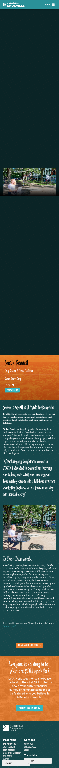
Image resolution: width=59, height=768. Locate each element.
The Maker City (9, 743)
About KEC (28, 743)
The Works (7, 755)
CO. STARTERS (9, 746)
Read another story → (29, 645)
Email (26, 749)
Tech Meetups (9, 749)
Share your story (29, 708)
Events (6, 758)
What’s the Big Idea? (12, 752)
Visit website (12, 390)
